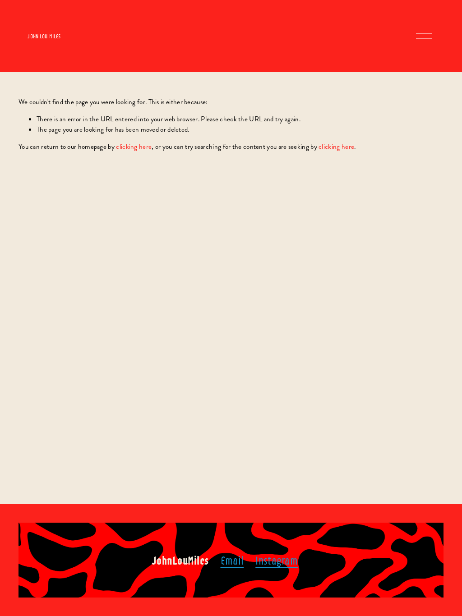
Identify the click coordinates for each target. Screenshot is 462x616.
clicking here (134, 147)
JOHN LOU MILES (44, 36)
